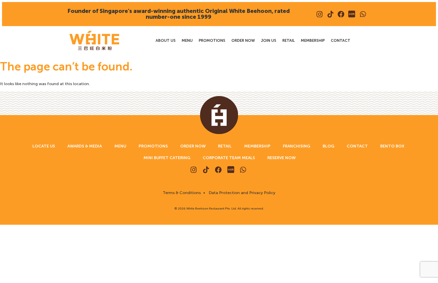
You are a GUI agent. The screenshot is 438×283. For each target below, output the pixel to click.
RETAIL (288, 40)
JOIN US (268, 40)
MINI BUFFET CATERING (166, 157)
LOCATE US (43, 146)
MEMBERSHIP (313, 40)
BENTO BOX (392, 146)
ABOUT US (166, 40)
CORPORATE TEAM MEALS (229, 157)
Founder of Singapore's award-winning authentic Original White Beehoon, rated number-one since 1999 (178, 14)
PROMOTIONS (212, 40)
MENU (187, 40)
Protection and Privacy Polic (246, 192)
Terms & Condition (181, 192)
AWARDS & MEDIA (84, 146)
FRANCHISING (296, 146)
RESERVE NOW (281, 157)
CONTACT (340, 40)
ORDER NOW (243, 40)
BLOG (328, 146)
